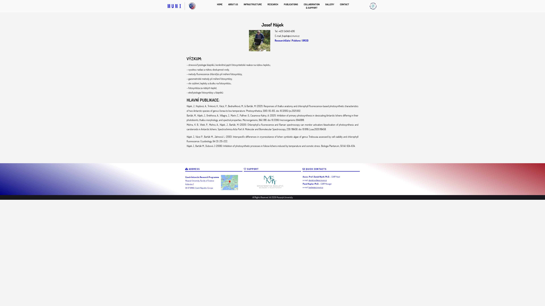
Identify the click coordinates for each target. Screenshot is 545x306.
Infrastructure (253, 4)
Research (273, 4)
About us (233, 4)
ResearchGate (282, 40)
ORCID (305, 40)
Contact (344, 4)
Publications (291, 4)
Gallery (329, 4)
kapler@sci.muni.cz (316, 187)
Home (220, 4)
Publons (296, 40)
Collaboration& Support (312, 6)
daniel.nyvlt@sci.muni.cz (318, 180)
